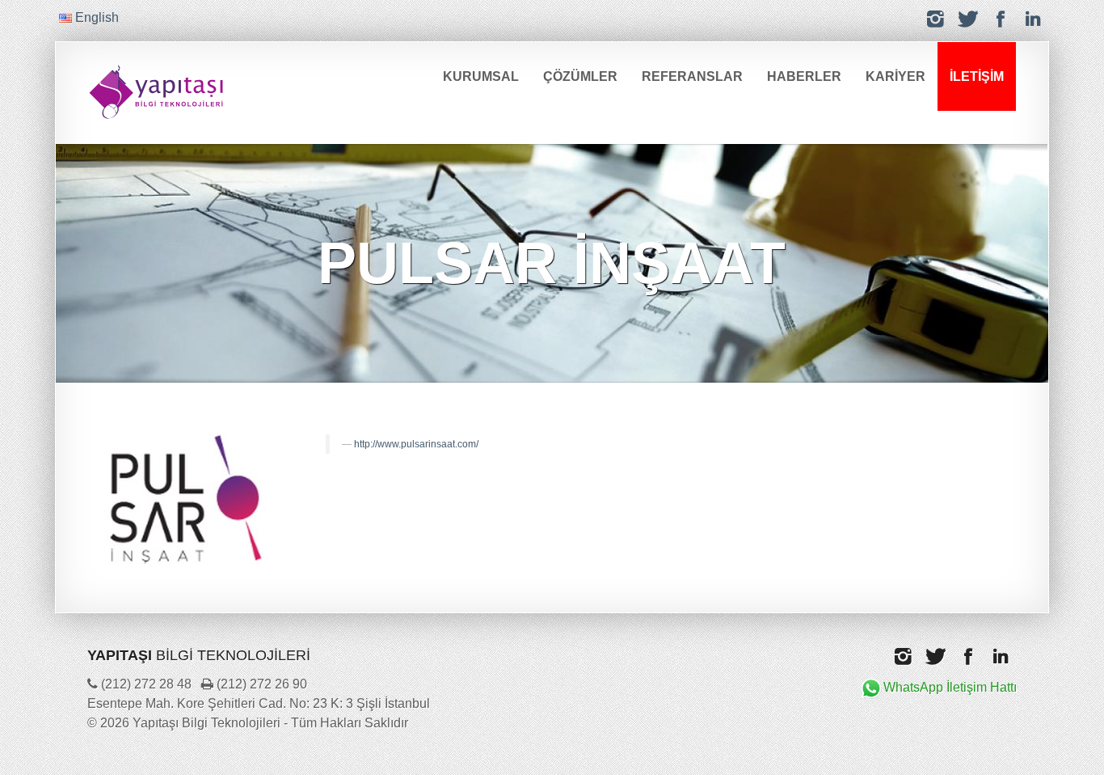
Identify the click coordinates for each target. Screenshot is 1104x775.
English (95, 17)
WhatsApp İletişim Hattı (950, 687)
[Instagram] (936, 19)
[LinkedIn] (1033, 19)
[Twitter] (968, 19)
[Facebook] (1000, 19)
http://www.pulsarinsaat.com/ (416, 444)
